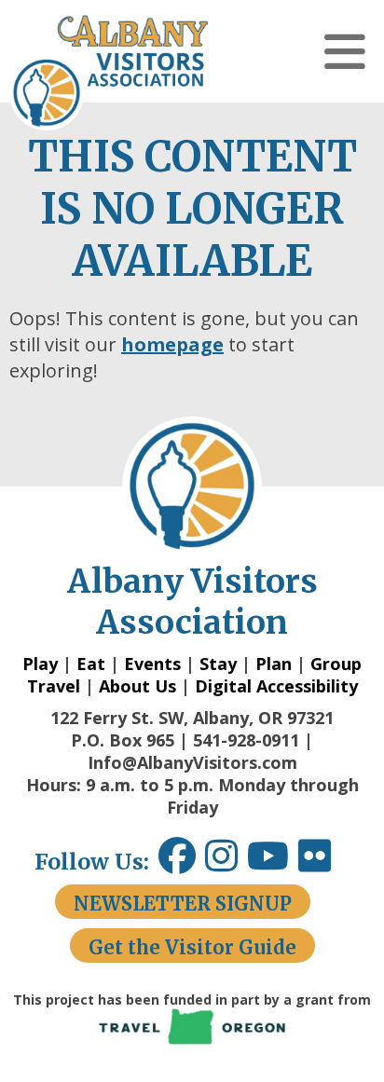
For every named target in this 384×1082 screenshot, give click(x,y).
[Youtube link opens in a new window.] (272, 862)
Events (152, 663)
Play (40, 663)
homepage (172, 344)
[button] (344, 51)
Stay (218, 663)
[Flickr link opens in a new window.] (324, 862)
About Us (137, 686)
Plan (273, 663)
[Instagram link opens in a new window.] (226, 862)
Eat (90, 663)
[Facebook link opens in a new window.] (177, 862)
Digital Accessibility (276, 686)
